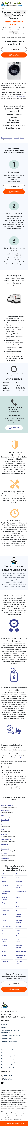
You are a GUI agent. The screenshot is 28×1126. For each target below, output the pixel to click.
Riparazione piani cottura (8, 1068)
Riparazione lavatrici (7, 1065)
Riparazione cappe (6, 1038)
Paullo (4, 920)
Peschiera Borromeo (19, 921)
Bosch (22, 138)
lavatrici (16, 138)
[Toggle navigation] (3, 7)
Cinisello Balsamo (21, 891)
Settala (4, 951)
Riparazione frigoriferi (8, 1056)
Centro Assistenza (6, 138)
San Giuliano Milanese (5, 941)
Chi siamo (4, 1024)
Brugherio (19, 881)
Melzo (17, 911)
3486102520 (14, 49)
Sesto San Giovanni (19, 946)
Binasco (18, 878)
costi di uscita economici (17, 96)
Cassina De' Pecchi (19, 886)
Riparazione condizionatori (9, 1041)
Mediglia (18, 907)
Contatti (3, 1027)
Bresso (4, 881)
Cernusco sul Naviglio (6, 892)
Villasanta (5, 961)
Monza (18, 874)
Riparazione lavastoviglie (8, 1062)
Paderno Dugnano (18, 915)
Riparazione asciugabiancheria (10, 1035)
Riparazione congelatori (8, 1050)
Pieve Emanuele (7, 926)
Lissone (18, 903)
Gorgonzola (5, 903)
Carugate (5, 885)
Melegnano (5, 911)
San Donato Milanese (19, 935)
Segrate (4, 945)
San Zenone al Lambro (20, 941)
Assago (4, 878)
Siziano (4, 955)
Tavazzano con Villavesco (20, 956)
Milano (4, 874)
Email (5, 1083)
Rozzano (4, 934)
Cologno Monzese (4, 898)
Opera (4, 914)
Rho (3, 930)
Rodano (18, 930)
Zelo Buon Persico (19, 962)
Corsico (18, 897)
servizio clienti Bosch (15, 758)
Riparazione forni (6, 1053)
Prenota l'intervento (15, 1123)
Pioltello (18, 926)
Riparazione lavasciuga (8, 1059)
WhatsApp (15, 55)
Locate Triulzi (6, 907)
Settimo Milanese (21, 951)
